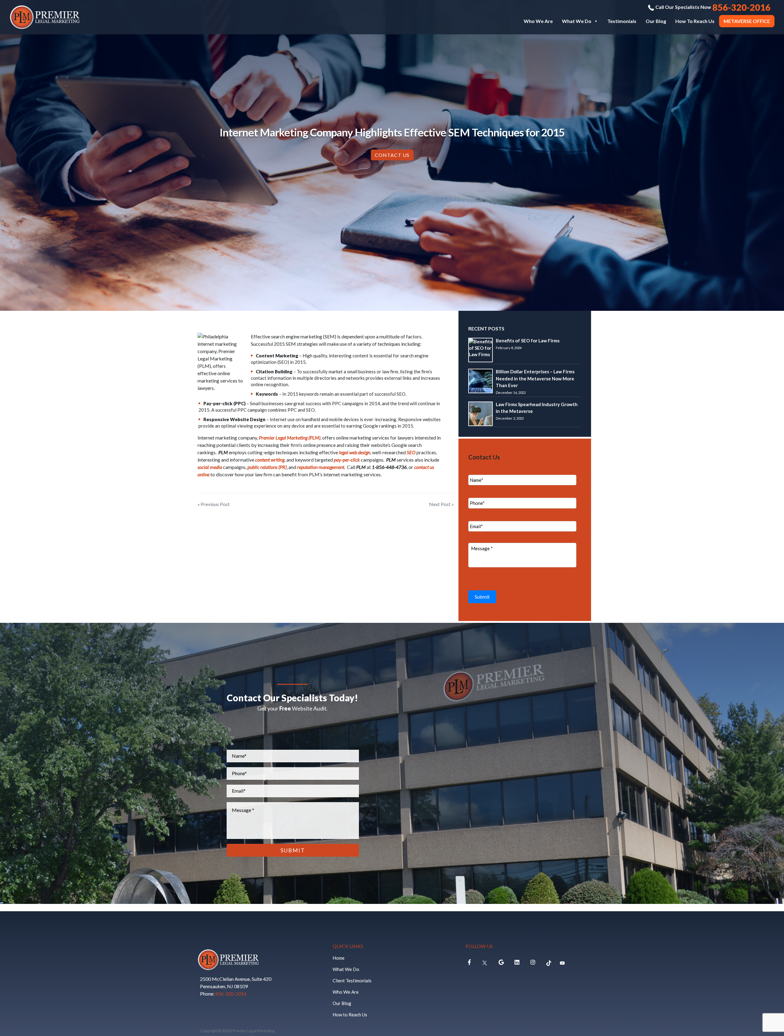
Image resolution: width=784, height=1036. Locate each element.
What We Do (576, 21)
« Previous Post (214, 504)
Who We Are (538, 21)
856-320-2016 (231, 993)
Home (339, 958)
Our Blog (656, 21)
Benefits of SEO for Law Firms (528, 340)
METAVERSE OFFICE (747, 21)
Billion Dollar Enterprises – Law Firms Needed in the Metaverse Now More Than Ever (535, 378)
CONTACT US (392, 155)
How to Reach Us (350, 1014)
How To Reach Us (694, 21)
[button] (595, 21)
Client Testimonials (352, 980)
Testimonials (621, 21)
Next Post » (441, 504)
